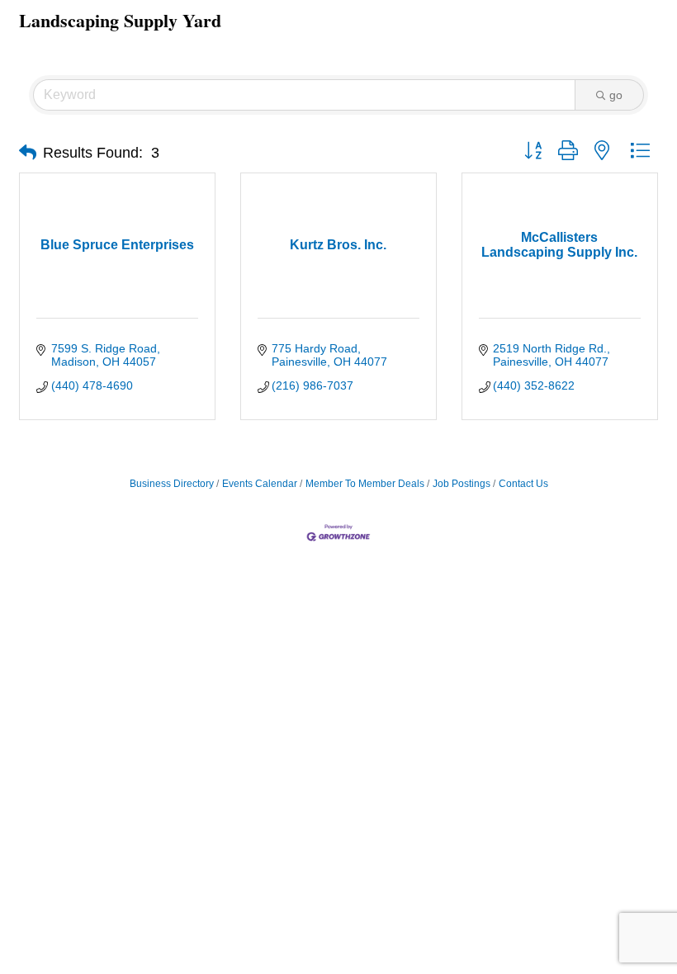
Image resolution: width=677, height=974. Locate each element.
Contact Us (523, 483)
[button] (27, 152)
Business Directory (172, 483)
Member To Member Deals (364, 483)
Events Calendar (259, 483)
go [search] (616, 95)
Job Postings (461, 483)
